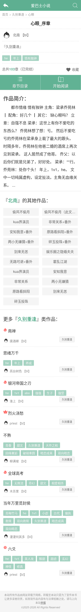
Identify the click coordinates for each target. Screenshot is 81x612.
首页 (5, 14)
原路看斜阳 (21, 291)
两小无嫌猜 (60, 281)
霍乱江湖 (60, 261)
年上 (16, 58)
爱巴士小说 (40, 5)
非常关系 (21, 281)
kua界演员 (21, 221)
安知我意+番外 (21, 231)
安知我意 (60, 271)
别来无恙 (21, 251)
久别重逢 (18, 14)
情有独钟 (31, 58)
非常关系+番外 (60, 221)
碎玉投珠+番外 (60, 241)
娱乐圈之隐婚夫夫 (60, 251)
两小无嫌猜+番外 (21, 241)
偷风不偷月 (21, 211)
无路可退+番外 (21, 261)
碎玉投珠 (21, 301)
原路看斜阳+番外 (60, 231)
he (6, 58)
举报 (43, 602)
